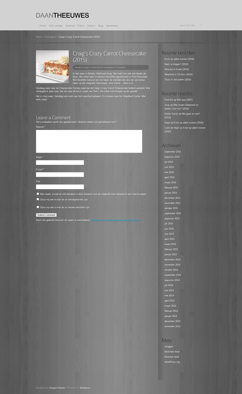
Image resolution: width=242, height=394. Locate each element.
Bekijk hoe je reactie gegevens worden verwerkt (115, 220)
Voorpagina (50, 37)
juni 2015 (169, 228)
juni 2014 (169, 290)
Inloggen (169, 346)
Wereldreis (112, 25)
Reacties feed (172, 357)
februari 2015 (171, 249)
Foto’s (81, 25)
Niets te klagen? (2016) (176, 64)
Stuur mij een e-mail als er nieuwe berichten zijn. (65, 207)
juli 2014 (169, 285)
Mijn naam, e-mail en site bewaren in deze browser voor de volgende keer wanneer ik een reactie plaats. (93, 194)
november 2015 (172, 203)
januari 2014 (171, 316)
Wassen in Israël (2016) (177, 69)
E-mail (40, 169)
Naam (40, 157)
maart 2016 (170, 182)
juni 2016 (169, 167)
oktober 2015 (171, 208)
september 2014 (173, 275)
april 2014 (170, 300)
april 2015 (170, 239)
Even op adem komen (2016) (179, 59)
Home (43, 25)
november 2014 (172, 264)
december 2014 (172, 259)
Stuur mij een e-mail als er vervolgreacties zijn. (64, 199)
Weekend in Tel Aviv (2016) (179, 74)
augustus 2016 (172, 157)
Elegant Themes (57, 388)
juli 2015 (169, 223)
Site (38, 181)
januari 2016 (171, 193)
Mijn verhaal (56, 25)
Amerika (70, 25)
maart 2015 (170, 244)
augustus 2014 (172, 280)
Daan (86, 67)
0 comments (120, 67)
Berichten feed (172, 351)
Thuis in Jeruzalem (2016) (178, 79)
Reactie (40, 127)
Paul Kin (169, 99)
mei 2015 (169, 234)
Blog (100, 25)
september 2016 (173, 151)
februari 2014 (171, 311)
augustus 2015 (172, 218)
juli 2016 (169, 162)
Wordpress (85, 388)
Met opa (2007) (185, 99)
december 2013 (172, 321)
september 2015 (173, 213)
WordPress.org (172, 362)
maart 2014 (170, 306)
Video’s (91, 25)
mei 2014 (169, 295)
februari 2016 (171, 187)
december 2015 (172, 198)
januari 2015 (171, 254)
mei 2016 (169, 172)
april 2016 (170, 177)
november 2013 (172, 326)
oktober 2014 (171, 270)
